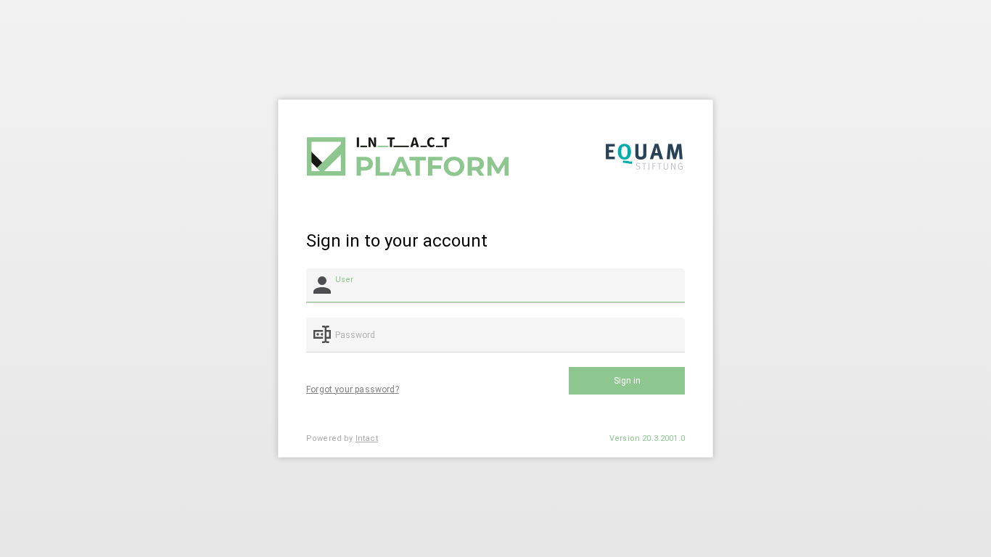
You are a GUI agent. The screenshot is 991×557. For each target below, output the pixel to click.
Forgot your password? (352, 389)
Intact (366, 438)
